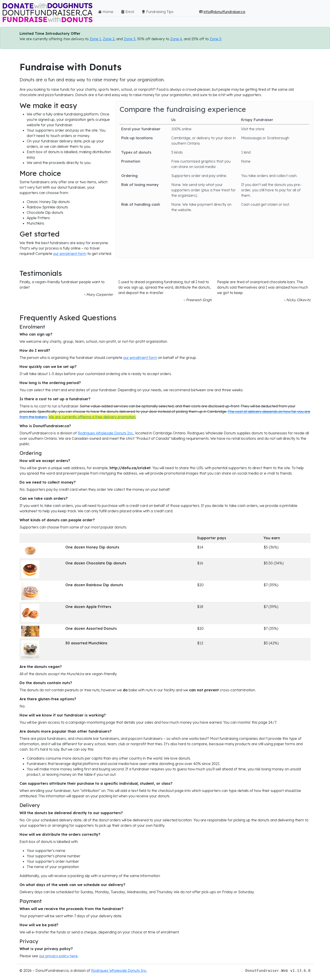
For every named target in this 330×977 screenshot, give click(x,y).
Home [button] (107, 11)
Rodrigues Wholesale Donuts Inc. (106, 433)
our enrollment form (140, 357)
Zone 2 (108, 39)
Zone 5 (215, 39)
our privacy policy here (58, 956)
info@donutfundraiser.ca (224, 11)
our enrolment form (69, 253)
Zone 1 (95, 39)
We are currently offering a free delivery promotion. (92, 417)
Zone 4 (176, 39)
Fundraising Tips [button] (159, 11)
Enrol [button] (129, 11)
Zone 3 (129, 39)
